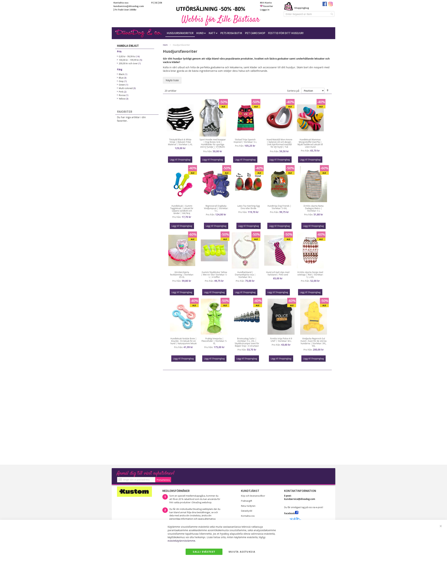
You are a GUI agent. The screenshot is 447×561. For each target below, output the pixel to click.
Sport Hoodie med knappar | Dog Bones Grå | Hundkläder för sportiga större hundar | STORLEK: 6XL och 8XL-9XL (213, 144)
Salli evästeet (204, 551)
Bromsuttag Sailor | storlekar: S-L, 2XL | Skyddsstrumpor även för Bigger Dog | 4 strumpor (247, 342)
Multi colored (127, 88)
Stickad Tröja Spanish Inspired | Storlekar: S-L (245, 140)
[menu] (235, 33)
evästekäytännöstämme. (182, 540)
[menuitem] (180, 33)
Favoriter (268, 6)
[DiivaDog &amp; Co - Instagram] (330, 5)
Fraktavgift (246, 500)
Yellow (124, 98)
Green (124, 84)
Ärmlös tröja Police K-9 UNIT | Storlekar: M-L (281, 339)
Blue (123, 77)
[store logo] (221, 20)
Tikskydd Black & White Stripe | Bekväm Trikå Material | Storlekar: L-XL (180, 142)
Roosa (124, 95)
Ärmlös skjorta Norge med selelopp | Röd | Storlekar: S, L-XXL (310, 274)
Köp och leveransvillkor (253, 495)
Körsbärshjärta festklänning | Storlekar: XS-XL (182, 274)
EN (160, 2)
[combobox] (309, 14)
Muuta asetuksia (242, 551)
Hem (165, 44)
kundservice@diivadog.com (128, 6)
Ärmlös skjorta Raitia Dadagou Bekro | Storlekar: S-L (313, 208)
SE (156, 2)
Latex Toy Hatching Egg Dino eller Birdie (248, 207)
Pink (123, 91)
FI (152, 2)
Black (123, 74)
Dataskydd (246, 510)
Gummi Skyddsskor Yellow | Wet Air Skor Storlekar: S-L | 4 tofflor (214, 274)
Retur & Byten (248, 505)
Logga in (264, 9)
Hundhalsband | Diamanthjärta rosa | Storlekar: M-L (245, 274)
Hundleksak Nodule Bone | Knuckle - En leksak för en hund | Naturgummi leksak (183, 341)
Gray (123, 81)
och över (130, 63)
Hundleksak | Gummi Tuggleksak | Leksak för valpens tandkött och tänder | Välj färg (181, 209)
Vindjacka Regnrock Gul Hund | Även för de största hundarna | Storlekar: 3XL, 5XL (314, 342)
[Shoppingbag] (289, 6)
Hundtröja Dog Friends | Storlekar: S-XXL (279, 207)
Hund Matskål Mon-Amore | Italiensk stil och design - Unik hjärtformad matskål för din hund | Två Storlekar (279, 144)
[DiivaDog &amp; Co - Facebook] (325, 5)
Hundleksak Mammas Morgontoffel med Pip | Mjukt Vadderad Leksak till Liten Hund (310, 143)
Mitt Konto (266, 2)
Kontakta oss (248, 515)
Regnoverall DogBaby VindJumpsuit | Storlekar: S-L (216, 208)
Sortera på (293, 90)
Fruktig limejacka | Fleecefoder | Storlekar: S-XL (214, 341)
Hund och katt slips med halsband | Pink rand (277, 273)
